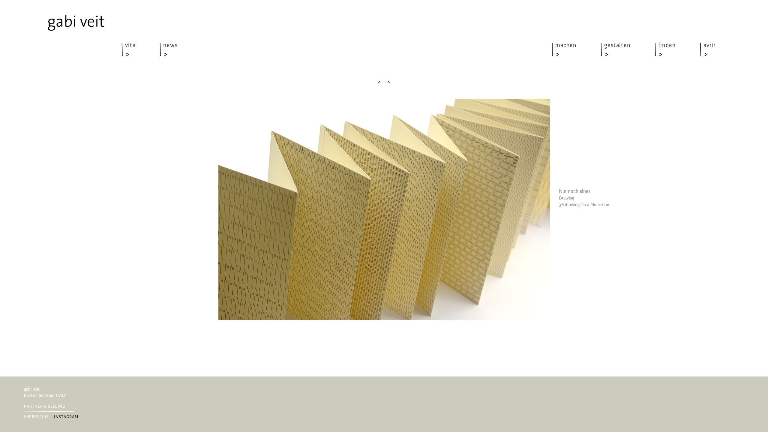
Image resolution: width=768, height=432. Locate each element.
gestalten (617, 46)
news (170, 46)
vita (130, 46)
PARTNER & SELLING (44, 406)
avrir (710, 46)
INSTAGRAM (66, 417)
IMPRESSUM (36, 417)
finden (667, 46)
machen (566, 46)
